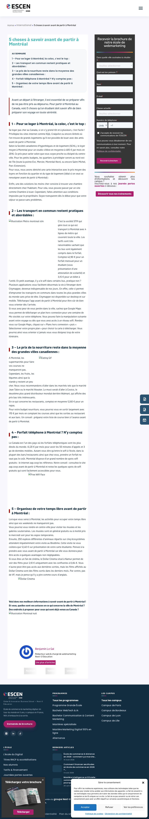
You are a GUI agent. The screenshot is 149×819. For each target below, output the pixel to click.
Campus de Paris (111, 705)
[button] (143, 782)
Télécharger (23, 812)
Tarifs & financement (15, 769)
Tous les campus (111, 700)
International (23, 25)
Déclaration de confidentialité (118, 813)
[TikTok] (20, 733)
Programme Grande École (67, 705)
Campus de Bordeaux (113, 710)
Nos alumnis (10, 764)
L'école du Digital (13, 754)
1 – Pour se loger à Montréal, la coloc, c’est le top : (40, 58)
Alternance (59, 738)
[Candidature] (144, 409)
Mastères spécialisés (64, 724)
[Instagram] (6, 733)
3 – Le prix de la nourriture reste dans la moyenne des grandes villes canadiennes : (43, 72)
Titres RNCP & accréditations (19, 759)
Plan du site (66, 813)
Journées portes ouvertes (18, 775)
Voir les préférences (133, 807)
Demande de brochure (19, 723)
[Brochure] (144, 399)
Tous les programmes (65, 700)
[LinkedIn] (13, 733)
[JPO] (144, 420)
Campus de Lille (110, 720)
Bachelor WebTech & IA (65, 710)
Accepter (85, 807)
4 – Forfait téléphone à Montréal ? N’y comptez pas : (42, 78)
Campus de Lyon (111, 715)
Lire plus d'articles (45, 662)
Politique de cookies (94, 813)
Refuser (109, 807)
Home (10, 25)
